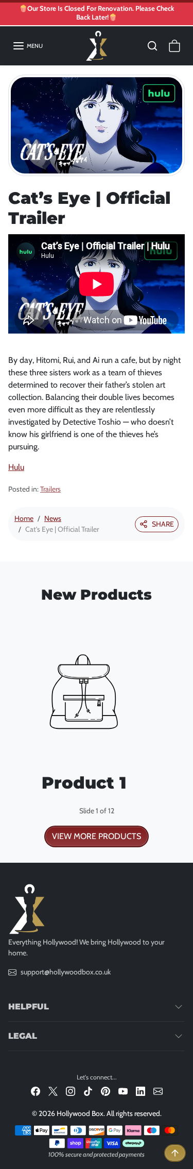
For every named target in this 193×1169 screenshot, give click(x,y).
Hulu (16, 467)
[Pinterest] (105, 1090)
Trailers (50, 489)
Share (163, 524)
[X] (53, 1090)
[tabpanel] (96, 729)
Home (23, 518)
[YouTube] (123, 1090)
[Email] (158, 1090)
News (52, 518)
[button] (27, 46)
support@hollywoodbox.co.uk (66, 971)
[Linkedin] (140, 1090)
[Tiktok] (88, 1090)
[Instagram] (70, 1090)
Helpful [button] (28, 1006)
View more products (96, 836)
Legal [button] (22, 1036)
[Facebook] (35, 1090)
